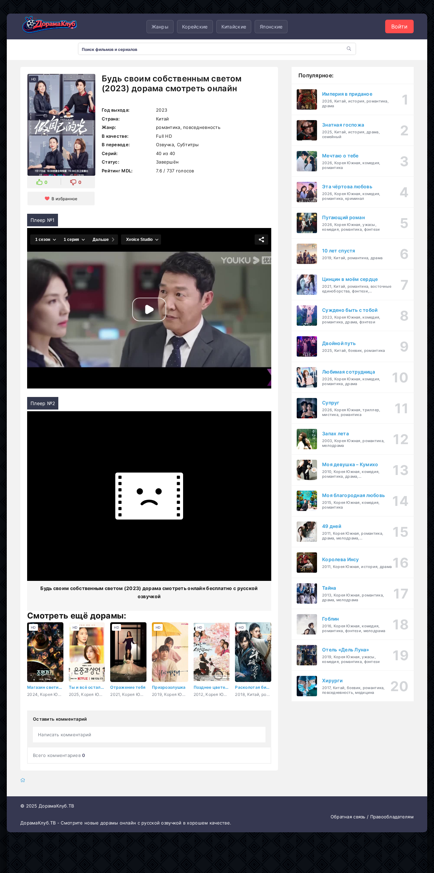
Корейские (195, 27)
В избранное (64, 198)
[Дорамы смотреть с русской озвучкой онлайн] (54, 26)
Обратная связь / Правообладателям (372, 816)
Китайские (233, 27)
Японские (271, 27)
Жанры (160, 27)
